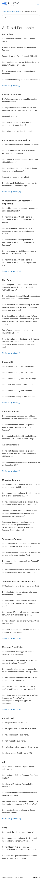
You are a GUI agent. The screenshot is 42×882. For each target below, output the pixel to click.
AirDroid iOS (8, 718)
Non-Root (7, 280)
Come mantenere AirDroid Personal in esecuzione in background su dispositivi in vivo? (19, 262)
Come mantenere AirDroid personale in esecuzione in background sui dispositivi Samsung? (18, 242)
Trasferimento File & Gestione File (18, 581)
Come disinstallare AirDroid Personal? (17, 131)
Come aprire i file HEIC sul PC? (14, 723)
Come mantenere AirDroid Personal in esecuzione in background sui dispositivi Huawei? (18, 231)
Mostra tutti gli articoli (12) (11, 271)
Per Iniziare (7, 34)
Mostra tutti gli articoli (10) (11, 638)
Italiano (36, 877)
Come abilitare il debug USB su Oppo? (17, 385)
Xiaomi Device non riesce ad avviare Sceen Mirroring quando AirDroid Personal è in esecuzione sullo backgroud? (19, 513)
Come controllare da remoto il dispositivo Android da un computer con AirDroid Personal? (18, 427)
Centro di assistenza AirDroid (11, 11)
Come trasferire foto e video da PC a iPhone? (20, 747)
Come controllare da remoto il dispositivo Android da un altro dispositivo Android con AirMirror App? (19, 453)
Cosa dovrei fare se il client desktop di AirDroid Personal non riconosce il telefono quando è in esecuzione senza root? (20, 307)
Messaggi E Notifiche (12, 647)
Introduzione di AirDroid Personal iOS (17, 753)
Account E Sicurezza (12, 94)
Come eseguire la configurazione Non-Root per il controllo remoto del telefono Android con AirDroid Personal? (21, 287)
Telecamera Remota (12, 539)
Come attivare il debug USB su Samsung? (19, 378)
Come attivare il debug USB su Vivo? (17, 391)
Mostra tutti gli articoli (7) (11, 403)
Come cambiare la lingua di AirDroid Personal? (21, 80)
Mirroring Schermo (11, 480)
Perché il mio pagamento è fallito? (15, 177)
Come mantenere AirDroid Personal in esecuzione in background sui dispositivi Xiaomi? (18, 219)
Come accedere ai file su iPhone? (15, 735)
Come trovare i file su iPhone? (14, 741)
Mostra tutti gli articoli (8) (11, 353)
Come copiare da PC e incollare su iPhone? (19, 729)
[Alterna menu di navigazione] (38, 4)
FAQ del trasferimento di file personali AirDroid (20, 586)
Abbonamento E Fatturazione (16, 140)
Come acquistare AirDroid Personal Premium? (20, 145)
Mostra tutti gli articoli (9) (11, 86)
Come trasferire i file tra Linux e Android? (18, 832)
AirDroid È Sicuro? (9, 116)
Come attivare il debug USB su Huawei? (18, 372)
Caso (4, 828)
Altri (4, 762)
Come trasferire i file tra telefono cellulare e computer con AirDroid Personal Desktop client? (19, 603)
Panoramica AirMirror (10, 445)
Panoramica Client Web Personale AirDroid (19, 56)
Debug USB (7, 362)
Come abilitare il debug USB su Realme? (18, 397)
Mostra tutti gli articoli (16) (11, 192)
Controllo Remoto (10, 411)
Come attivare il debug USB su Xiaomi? (18, 366)
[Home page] (10, 5)
